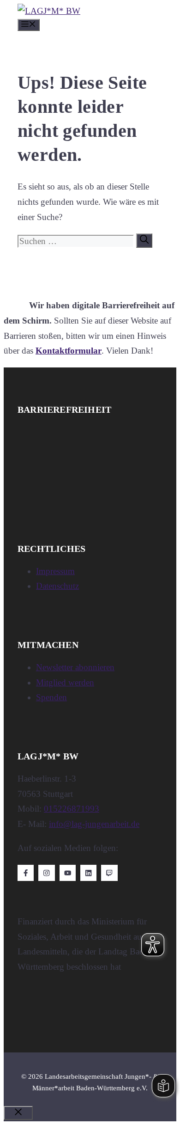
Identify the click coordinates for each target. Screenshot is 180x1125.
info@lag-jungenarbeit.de (94, 824)
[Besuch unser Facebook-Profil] (26, 873)
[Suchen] (144, 240)
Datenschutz (57, 586)
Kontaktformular (69, 350)
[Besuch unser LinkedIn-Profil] (88, 873)
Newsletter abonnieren (75, 667)
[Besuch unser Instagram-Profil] (46, 873)
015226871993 (71, 808)
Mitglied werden (65, 682)
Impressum (55, 571)
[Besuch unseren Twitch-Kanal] (109, 873)
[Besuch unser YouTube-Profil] (68, 873)
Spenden (51, 697)
